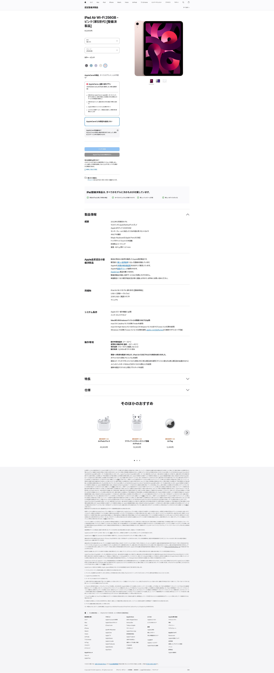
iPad (86, 625)
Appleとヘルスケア (152, 642)
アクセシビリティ (172, 619)
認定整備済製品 (91, 7)
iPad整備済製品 (93, 613)
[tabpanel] (158, 46)
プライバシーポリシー (121, 670)
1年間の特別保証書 (124, 266)
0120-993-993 (151, 664)
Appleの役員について (173, 638)
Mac (86, 622)
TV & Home (88, 639)
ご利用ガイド (130, 648)
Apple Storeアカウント (111, 622)
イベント (170, 647)
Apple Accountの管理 (111, 619)
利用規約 (130, 670)
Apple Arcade (110, 641)
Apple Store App (131, 631)
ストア (86, 619)
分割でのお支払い (131, 639)
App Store (108, 649)
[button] (183, 2)
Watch (86, 631)
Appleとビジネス (151, 619)
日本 (188, 670)
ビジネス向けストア (151, 622)
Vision (86, 634)
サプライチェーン (172, 628)
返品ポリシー (121, 269)
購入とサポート (151, 632)
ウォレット (87, 655)
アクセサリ (87, 645)
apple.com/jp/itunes (154, 330)
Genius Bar (130, 622)
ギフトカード (87, 648)
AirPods (87, 637)
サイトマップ (155, 670)
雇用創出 (170, 649)
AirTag (86, 642)
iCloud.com (109, 625)
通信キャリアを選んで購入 (133, 642)
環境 (169, 622)
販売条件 (136, 670)
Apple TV (108, 635)
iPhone (87, 628)
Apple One (109, 632)
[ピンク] (105, 66)
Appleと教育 (150, 630)
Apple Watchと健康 (152, 645)
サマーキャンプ (130, 628)
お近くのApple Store (132, 619)
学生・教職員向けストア (152, 635)
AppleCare (115, 272)
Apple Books (109, 647)
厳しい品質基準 (122, 262)
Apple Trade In (131, 637)
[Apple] (85, 613)
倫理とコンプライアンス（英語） (175, 644)
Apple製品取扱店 (114, 664)
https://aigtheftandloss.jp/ (172, 547)
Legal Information (145, 670)
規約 (118, 479)
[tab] (151, 81)
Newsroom (171, 635)
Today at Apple (131, 625)
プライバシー (171, 625)
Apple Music (109, 638)
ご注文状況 (129, 645)
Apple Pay (88, 658)
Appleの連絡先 (172, 652)
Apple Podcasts (110, 644)
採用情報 (170, 641)
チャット (90, 180)
